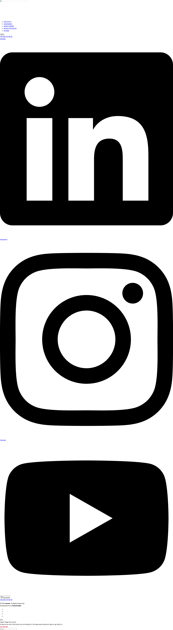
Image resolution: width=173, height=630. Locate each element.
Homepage (4, 627)
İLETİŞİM (6, 31)
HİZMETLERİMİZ (9, 26)
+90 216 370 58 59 (6, 600)
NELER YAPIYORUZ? (10, 28)
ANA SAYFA (7, 22)
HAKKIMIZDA (8, 24)
